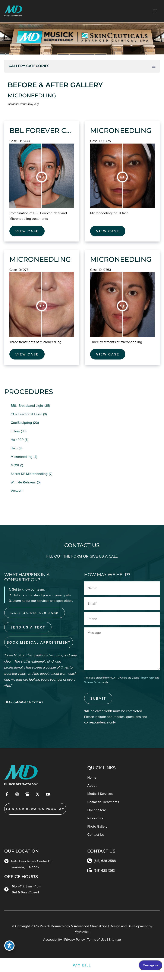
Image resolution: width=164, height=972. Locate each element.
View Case (27, 231)
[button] (34, 613)
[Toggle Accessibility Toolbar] (9, 945)
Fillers (15, 431)
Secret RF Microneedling (29, 473)
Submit (98, 698)
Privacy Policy (147, 677)
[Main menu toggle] (155, 11)
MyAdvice (82, 931)
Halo (14, 448)
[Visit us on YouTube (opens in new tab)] (48, 794)
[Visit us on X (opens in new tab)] (37, 794)
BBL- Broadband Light (27, 405)
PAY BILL (82, 965)
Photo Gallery (97, 826)
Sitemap (115, 939)
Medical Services (100, 793)
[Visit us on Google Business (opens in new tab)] (27, 794)
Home (91, 777)
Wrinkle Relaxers (23, 482)
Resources (95, 818)
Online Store (96, 810)
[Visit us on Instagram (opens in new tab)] (17, 794)
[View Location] (7, 860)
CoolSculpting (21, 422)
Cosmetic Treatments (103, 801)
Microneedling (21, 456)
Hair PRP (17, 439)
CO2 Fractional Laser (26, 414)
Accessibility (52, 939)
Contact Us (95, 834)
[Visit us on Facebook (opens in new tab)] (7, 794)
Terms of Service (93, 682)
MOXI (15, 465)
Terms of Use (96, 939)
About (92, 785)
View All (17, 490)
